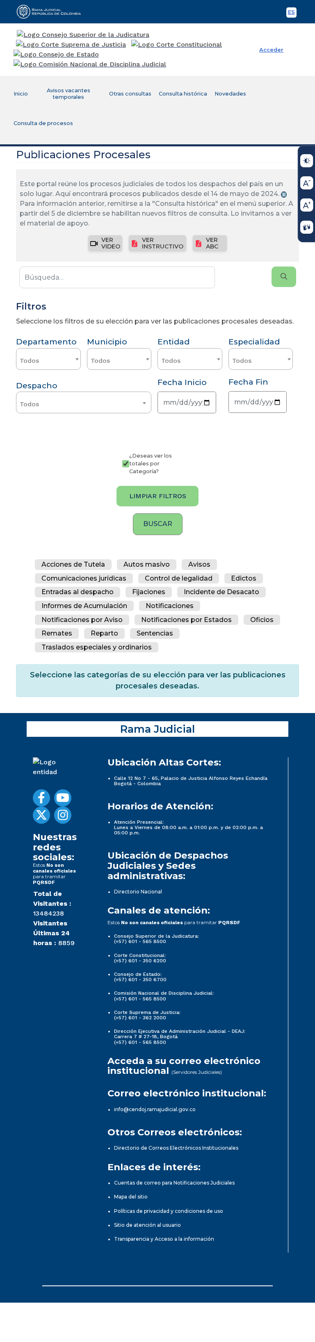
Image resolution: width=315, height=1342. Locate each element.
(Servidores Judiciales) (196, 1072)
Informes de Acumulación (84, 606)
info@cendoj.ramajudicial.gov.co (155, 1109)
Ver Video (110, 243)
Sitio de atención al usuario (147, 1225)
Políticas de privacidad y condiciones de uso (168, 1211)
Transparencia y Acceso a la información (164, 1239)
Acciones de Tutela (73, 564)
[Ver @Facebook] (41, 798)
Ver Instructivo (162, 243)
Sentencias (155, 633)
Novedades (230, 94)
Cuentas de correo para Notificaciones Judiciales (174, 1183)
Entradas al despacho (77, 592)
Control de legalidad (178, 578)
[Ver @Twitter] (41, 815)
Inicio (21, 94)
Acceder (271, 50)
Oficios (262, 620)
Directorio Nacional (138, 892)
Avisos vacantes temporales (68, 93)
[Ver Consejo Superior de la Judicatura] (83, 35)
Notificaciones (170, 606)
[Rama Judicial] (52, 11)
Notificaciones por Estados (186, 620)
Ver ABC (212, 243)
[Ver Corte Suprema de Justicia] (71, 45)
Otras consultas (130, 94)
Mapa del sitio (131, 1197)
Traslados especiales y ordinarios (96, 647)
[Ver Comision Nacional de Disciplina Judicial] (90, 64)
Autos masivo (146, 564)
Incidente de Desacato (221, 592)
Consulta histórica (183, 94)
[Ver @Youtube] (62, 798)
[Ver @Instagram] (62, 815)
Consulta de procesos (43, 123)
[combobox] (48, 359)
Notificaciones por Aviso (82, 620)
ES (292, 13)
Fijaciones (148, 592)
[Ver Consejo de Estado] (56, 54)
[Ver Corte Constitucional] (177, 45)
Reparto (104, 633)
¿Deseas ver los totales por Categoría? (150, 463)
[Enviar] (284, 277)
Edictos (243, 578)
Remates (56, 633)
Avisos (199, 564)
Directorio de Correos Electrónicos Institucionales (176, 1148)
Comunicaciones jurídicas (83, 578)
